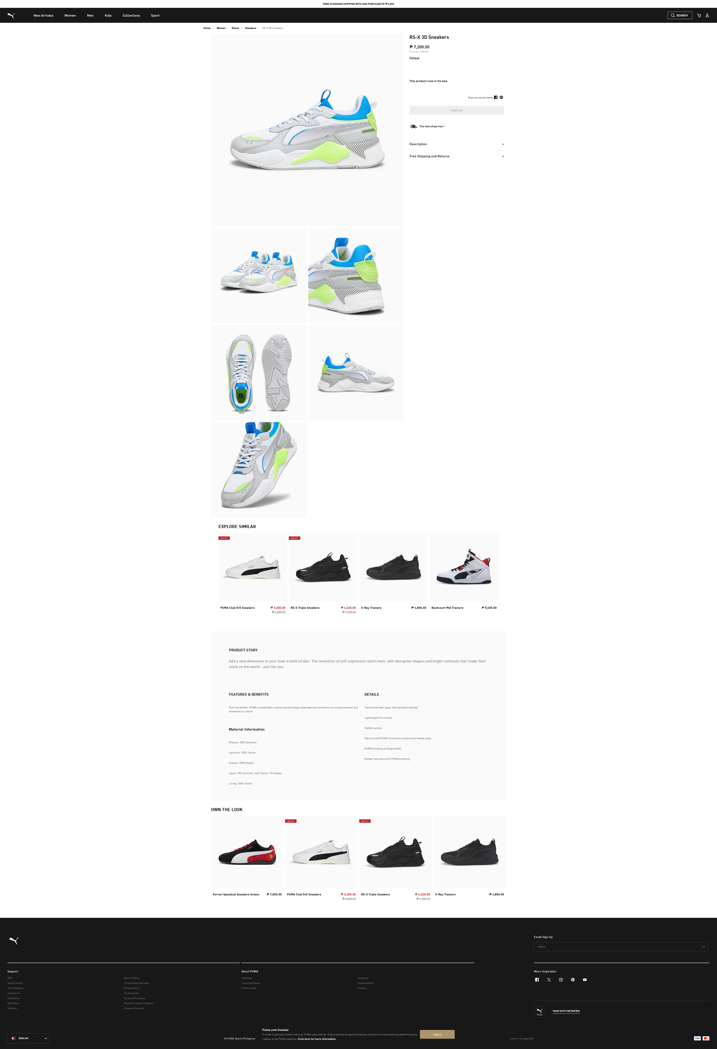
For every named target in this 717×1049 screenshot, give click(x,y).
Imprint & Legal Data (522, 1038)
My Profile (13, 1003)
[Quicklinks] (707, 15)
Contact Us (13, 993)
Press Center (249, 988)
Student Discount (134, 1008)
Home (207, 28)
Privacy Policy (132, 988)
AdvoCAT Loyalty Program (138, 1003)
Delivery (12, 1008)
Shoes (235, 28)
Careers (362, 988)
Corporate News (250, 983)
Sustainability (366, 983)
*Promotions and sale (136, 983)
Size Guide (13, 998)
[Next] (493, 574)
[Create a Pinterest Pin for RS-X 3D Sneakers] (501, 97)
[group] (252, 574)
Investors (363, 977)
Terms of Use (131, 993)
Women (221, 28)
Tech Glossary (15, 988)
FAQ (9, 977)
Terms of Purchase (134, 998)
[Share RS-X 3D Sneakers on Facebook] (496, 97)
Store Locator (15, 983)
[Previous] (224, 574)
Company (246, 977)
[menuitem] (43, 15)
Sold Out (457, 110)
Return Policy (131, 977)
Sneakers (250, 28)
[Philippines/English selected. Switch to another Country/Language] (28, 1038)
